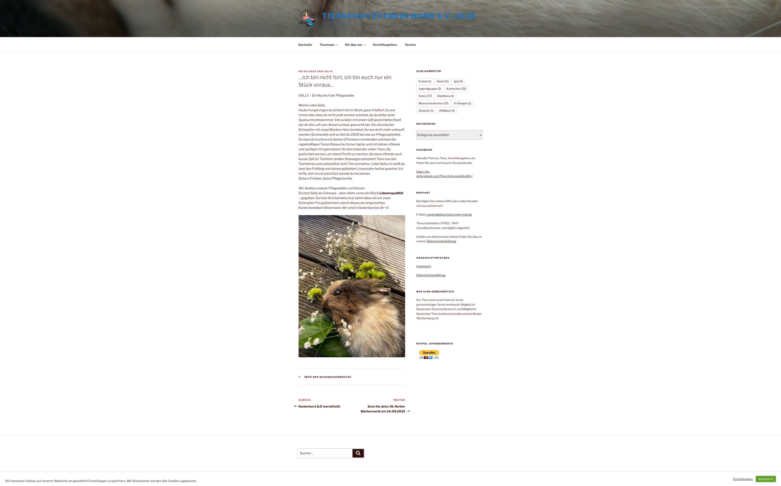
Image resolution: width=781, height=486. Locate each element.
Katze (425, 96)
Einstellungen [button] (743, 479)
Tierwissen (327, 44)
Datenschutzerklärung (441, 241)
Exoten (425, 81)
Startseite (305, 44)
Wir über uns (353, 44)
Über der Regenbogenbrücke (328, 377)
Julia (328, 71)
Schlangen (462, 103)
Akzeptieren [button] (765, 479)
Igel (458, 81)
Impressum (423, 266)
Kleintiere (445, 96)
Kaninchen (456, 88)
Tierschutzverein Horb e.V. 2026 (399, 16)
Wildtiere (447, 110)
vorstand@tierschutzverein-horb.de (449, 214)
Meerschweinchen (433, 103)
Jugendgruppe (430, 88)
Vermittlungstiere (385, 44)
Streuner (426, 110)
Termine (410, 44)
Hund (443, 81)
